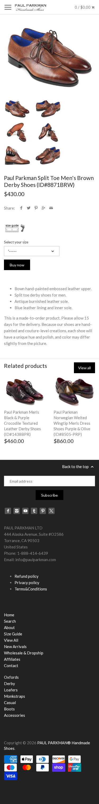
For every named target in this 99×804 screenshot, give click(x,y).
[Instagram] (16, 511)
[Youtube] (25, 511)
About (9, 627)
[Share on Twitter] (28, 208)
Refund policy (27, 576)
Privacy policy (27, 582)
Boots (9, 708)
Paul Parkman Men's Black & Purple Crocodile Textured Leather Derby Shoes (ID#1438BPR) (22, 423)
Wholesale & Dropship (23, 652)
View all (84, 368)
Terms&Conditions (31, 588)
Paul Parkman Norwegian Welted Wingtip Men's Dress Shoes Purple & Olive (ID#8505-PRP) (72, 423)
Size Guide (13, 633)
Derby (9, 683)
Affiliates (12, 659)
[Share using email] (51, 208)
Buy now (17, 265)
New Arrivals (15, 646)
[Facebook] (8, 511)
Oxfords (11, 677)
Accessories (14, 715)
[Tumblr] (34, 511)
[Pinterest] (43, 511)
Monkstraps (14, 696)
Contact (11, 665)
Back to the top (75, 466)
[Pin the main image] (36, 208)
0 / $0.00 (83, 7)
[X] (51, 511)
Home (9, 614)
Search (10, 621)
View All (11, 640)
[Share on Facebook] (21, 208)
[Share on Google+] (43, 208)
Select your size (16, 242)
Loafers (11, 689)
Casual (10, 702)
